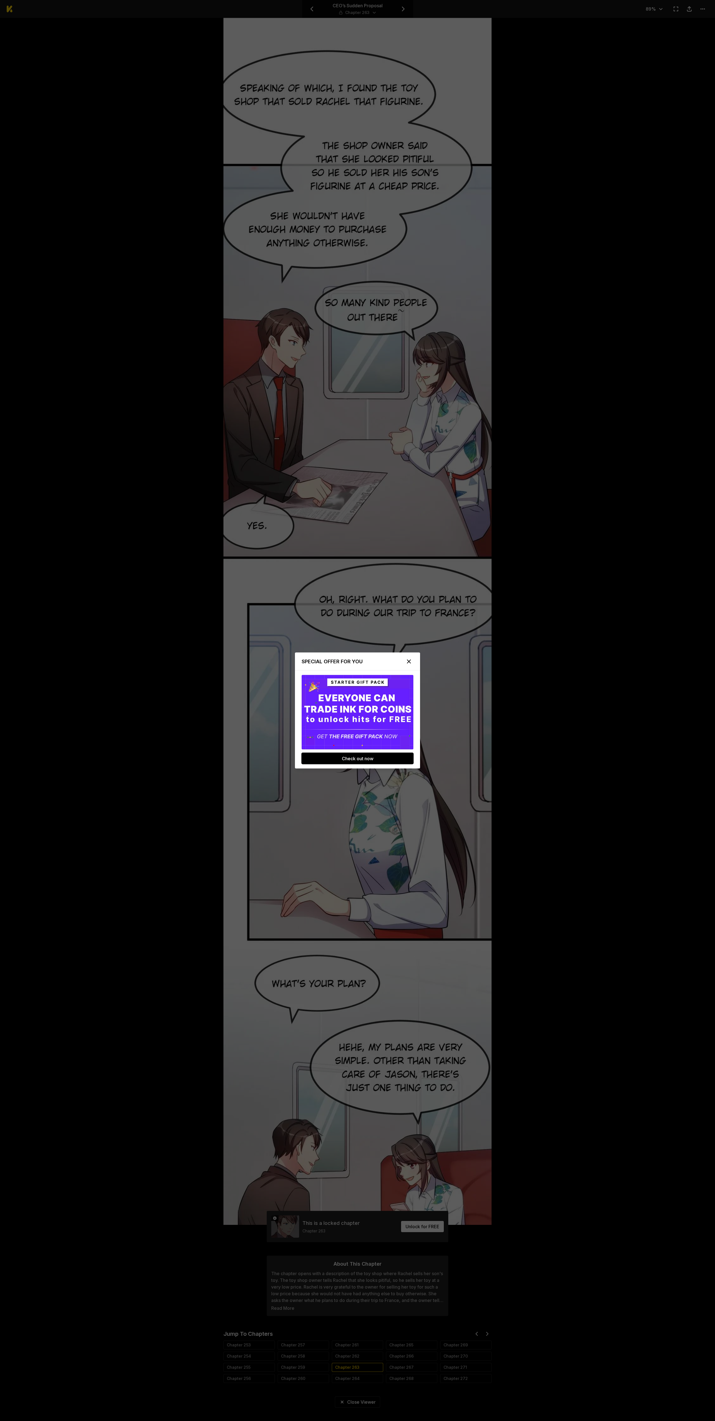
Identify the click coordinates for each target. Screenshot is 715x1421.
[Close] (408, 661)
